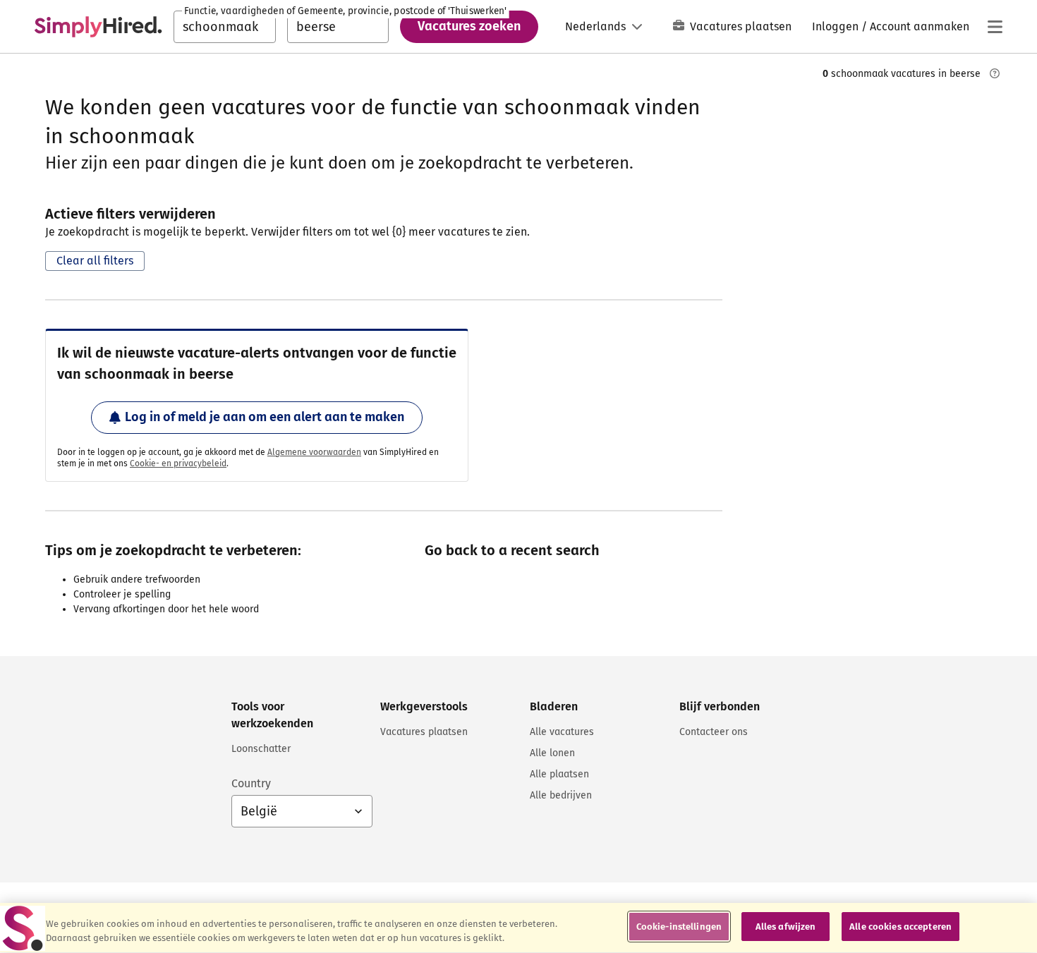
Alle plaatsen (559, 774)
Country (251, 783)
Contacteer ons (713, 732)
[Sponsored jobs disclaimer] (994, 73)
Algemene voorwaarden (314, 452)
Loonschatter (261, 749)
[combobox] (225, 27)
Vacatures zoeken (469, 26)
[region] (518, 928)
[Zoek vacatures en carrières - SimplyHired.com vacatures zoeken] (98, 26)
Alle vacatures (562, 732)
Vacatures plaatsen (741, 26)
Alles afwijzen (786, 926)
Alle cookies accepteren (900, 926)
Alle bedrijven (561, 795)
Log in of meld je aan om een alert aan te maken (264, 417)
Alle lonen (552, 753)
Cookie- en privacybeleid (178, 463)
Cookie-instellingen (679, 926)
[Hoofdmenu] (994, 26)
